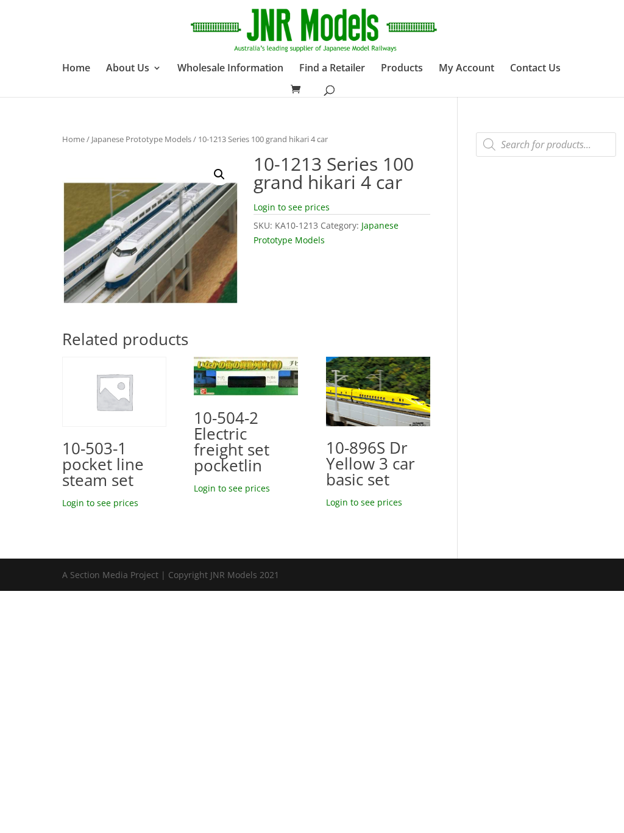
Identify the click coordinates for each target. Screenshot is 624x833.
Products (402, 68)
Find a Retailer (332, 68)
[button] (219, 174)
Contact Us (535, 68)
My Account (466, 68)
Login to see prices (292, 207)
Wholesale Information (230, 68)
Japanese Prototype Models (141, 139)
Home (76, 68)
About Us (127, 68)
